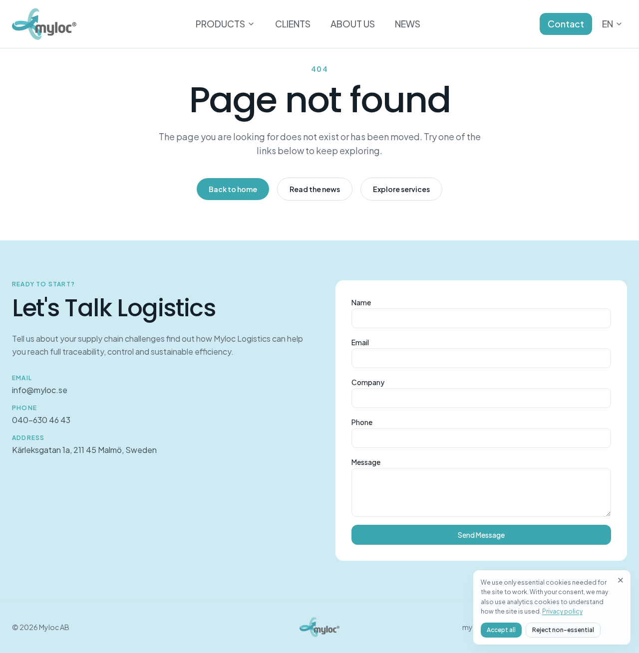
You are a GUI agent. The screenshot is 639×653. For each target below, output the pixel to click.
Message (365, 461)
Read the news (315, 189)
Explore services (401, 189)
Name (361, 302)
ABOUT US (352, 23)
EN (607, 23)
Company (367, 382)
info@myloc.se (39, 390)
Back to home (233, 189)
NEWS (407, 23)
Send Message (481, 534)
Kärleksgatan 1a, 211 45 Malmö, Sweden (84, 449)
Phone (361, 422)
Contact (566, 23)
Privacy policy (562, 611)
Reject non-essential (563, 630)
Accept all (501, 630)
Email (360, 342)
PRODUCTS (220, 23)
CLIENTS (293, 23)
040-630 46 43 (41, 420)
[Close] (621, 580)
